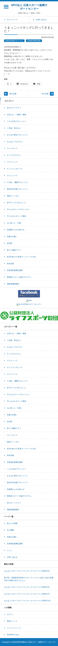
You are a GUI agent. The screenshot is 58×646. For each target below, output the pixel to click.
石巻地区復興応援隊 (34, 40)
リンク (9, 550)
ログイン (10, 614)
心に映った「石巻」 (15, 223)
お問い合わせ (12, 557)
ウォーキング (12, 148)
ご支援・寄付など (14, 128)
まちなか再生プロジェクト (17, 135)
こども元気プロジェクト (16, 121)
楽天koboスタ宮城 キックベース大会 (21, 257)
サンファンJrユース (14, 169)
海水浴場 (10, 264)
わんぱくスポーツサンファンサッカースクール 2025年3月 (27, 571)
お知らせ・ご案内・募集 (16, 115)
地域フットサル (13, 196)
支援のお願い (12, 236)
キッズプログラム (14, 155)
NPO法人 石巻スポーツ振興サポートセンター (29, 7)
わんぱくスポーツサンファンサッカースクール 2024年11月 (27, 601)
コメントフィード (14, 628)
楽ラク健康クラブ (14, 250)
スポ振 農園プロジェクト (17, 182)
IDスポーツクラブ (14, 108)
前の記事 (12, 94)
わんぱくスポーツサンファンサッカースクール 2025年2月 (27, 587)
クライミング (12, 162)
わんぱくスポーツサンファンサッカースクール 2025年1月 (27, 594)
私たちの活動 (12, 523)
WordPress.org (12, 635)
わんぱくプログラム (15, 142)
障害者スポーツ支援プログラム (19, 277)
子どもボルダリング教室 (16, 216)
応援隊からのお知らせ (15, 230)
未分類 (9, 243)
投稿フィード (12, 621)
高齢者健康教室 (13, 284)
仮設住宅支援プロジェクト (14, 40)
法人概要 (10, 530)
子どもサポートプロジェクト (18, 209)
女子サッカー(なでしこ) (16, 203)
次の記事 (45, 94)
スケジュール (12, 175)
